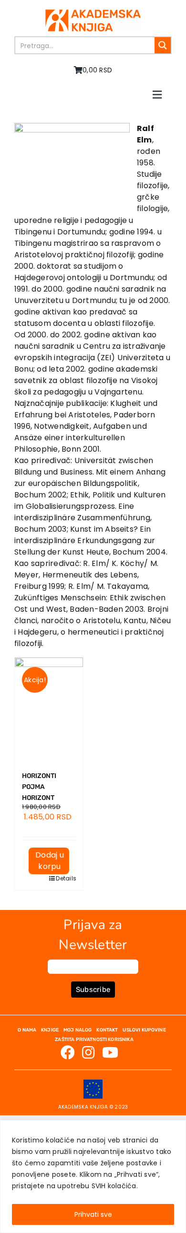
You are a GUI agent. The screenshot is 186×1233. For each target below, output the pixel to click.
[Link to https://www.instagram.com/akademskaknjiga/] (88, 1052)
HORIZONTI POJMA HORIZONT (39, 787)
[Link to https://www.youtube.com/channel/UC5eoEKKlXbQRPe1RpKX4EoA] (110, 1052)
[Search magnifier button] (163, 45)
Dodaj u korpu (49, 860)
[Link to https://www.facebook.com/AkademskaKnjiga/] (68, 1052)
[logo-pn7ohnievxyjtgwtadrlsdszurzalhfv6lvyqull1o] (93, 13)
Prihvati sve (93, 1214)
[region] (93, 1176)
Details (62, 878)
